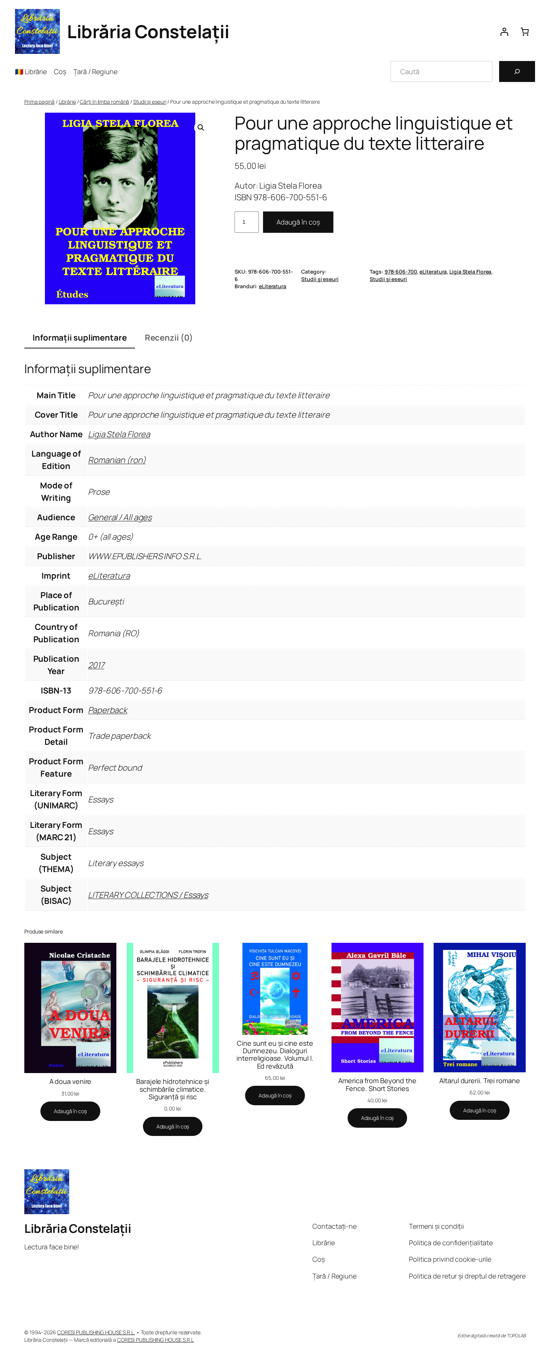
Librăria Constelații (148, 31)
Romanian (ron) (117, 460)
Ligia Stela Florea (470, 271)
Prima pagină (39, 101)
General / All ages (120, 517)
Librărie (67, 101)
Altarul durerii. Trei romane (479, 1080)
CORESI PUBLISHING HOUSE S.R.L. (96, 1332)
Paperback (107, 710)
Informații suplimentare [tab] (80, 337)
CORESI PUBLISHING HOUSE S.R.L (155, 1339)
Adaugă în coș (298, 221)
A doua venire (70, 1081)
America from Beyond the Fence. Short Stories (377, 1084)
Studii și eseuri (149, 101)
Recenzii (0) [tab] (169, 337)
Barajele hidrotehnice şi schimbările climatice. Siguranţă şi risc (172, 1089)
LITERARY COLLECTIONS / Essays (148, 895)
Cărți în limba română (104, 101)
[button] (201, 127)
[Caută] (517, 71)
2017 (96, 665)
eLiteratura (433, 271)
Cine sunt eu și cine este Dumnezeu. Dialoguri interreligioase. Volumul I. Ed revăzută (274, 1054)
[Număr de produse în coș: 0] (524, 31)
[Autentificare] (504, 31)
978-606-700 (401, 271)
